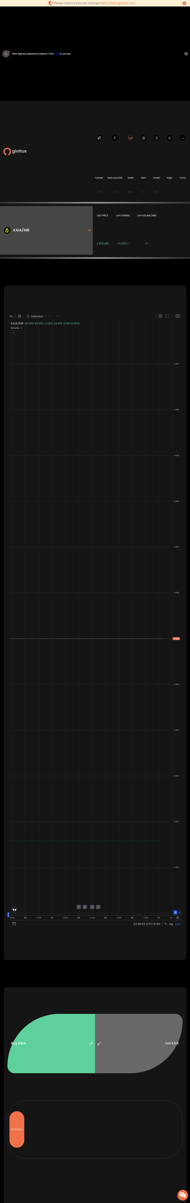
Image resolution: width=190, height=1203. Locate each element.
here (56, 53)
